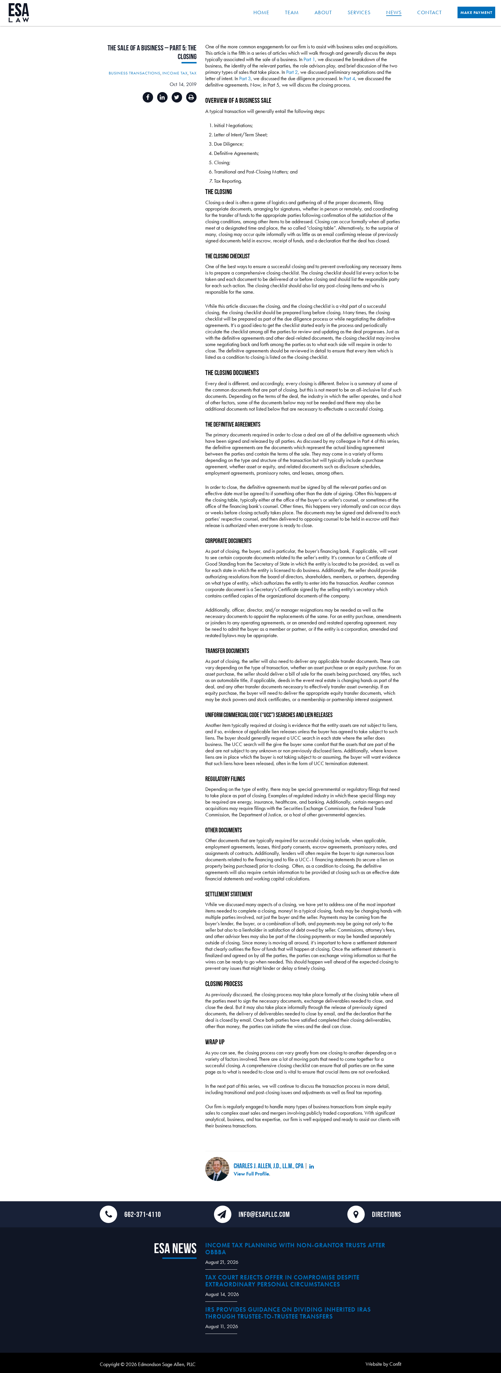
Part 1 (309, 59)
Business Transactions (134, 73)
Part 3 (245, 78)
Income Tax (175, 73)
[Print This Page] (191, 97)
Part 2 (292, 72)
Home (261, 12)
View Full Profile (251, 1173)
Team (292, 12)
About (323, 12)
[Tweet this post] (177, 97)
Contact (429, 12)
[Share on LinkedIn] (162, 97)
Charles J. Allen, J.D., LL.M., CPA (269, 1165)
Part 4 (349, 78)
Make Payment (476, 12)
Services (359, 12)
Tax (193, 73)
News (394, 12)
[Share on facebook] (148, 97)
